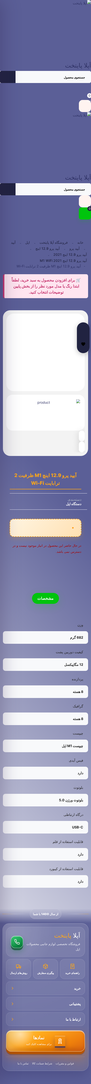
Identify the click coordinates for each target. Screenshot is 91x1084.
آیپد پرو (74, 248)
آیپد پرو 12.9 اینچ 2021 (70, 254)
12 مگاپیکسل (73, 664)
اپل (27, 242)
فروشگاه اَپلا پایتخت (54, 242)
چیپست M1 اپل (72, 746)
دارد (80, 773)
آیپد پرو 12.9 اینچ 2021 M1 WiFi (63, 260)
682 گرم (76, 637)
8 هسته (78, 692)
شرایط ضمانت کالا (42, 1063)
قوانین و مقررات (65, 1063)
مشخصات (45, 598)
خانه (80, 242)
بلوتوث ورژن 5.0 (71, 800)
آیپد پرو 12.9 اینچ (47, 248)
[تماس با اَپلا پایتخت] (17, 942)
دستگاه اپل (73, 504)
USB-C (77, 827)
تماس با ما (23, 1063)
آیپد (13, 242)
